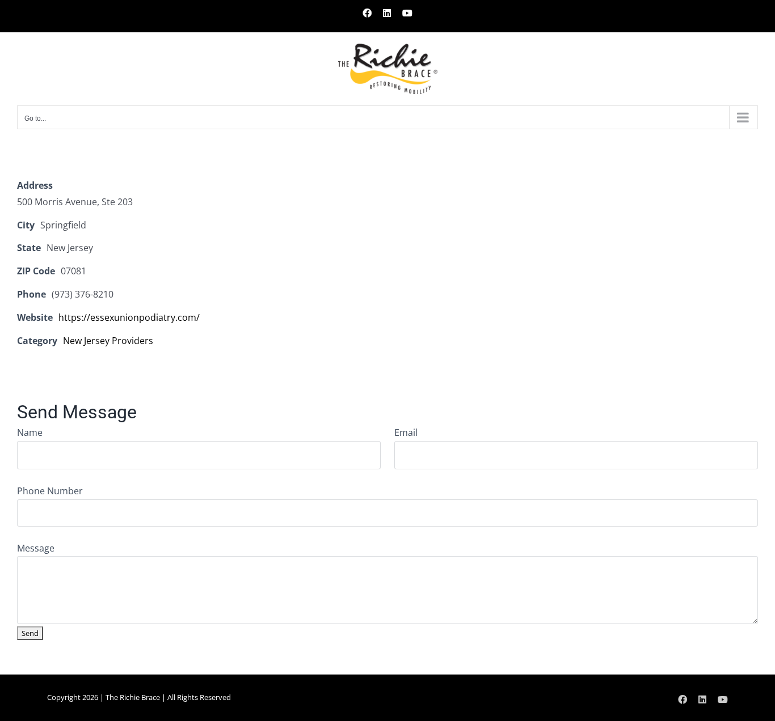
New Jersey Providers (108, 340)
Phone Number (50, 491)
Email (406, 432)
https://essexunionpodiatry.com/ (129, 317)
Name (30, 432)
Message (35, 548)
